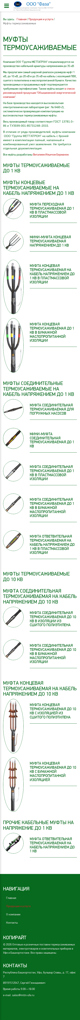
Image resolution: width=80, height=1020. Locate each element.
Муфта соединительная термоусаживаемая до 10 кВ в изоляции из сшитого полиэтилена (53, 619)
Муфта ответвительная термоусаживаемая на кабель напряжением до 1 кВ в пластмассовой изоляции (52, 544)
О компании (13, 914)
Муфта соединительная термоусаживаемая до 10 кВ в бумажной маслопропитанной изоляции (53, 653)
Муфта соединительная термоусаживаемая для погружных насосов (52, 409)
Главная (11, 898)
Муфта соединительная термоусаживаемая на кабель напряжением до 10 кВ (40, 596)
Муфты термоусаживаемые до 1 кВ (36, 168)
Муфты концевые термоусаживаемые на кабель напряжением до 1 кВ (38, 188)
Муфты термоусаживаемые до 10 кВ (36, 576)
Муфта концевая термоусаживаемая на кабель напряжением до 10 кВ (40, 688)
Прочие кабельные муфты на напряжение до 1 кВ (38, 825)
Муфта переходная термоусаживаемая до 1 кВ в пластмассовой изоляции (52, 210)
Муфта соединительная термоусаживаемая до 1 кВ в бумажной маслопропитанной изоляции (52, 507)
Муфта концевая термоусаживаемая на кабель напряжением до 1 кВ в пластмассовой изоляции (52, 273)
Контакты (12, 922)
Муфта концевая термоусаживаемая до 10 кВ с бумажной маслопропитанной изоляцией (53, 771)
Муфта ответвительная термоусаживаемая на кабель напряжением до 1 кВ (52, 845)
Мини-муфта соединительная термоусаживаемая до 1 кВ (52, 440)
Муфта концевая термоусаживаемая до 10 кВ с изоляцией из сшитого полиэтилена (53, 711)
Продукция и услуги (18, 906)
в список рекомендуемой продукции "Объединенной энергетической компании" (39, 93)
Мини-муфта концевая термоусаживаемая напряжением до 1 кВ (50, 241)
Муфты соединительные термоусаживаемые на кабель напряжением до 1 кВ (38, 388)
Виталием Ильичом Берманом (51, 154)
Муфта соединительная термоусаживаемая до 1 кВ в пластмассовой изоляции (52, 472)
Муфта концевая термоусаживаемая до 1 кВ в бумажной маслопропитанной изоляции (52, 332)
